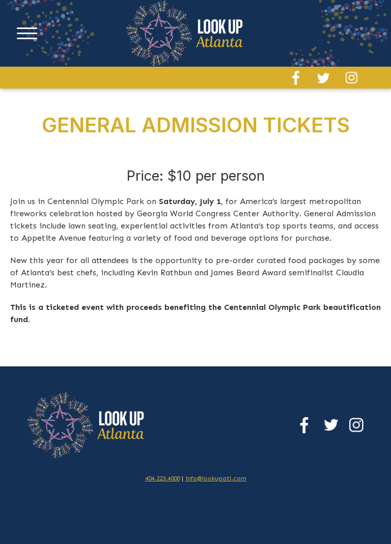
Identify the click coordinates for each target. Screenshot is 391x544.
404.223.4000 (162, 478)
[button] (27, 33)
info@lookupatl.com (215, 478)
